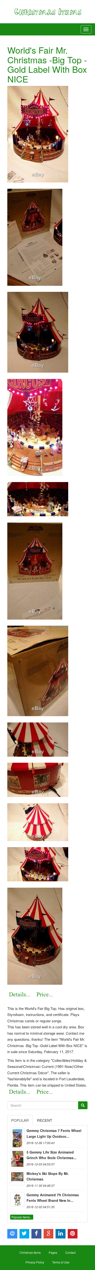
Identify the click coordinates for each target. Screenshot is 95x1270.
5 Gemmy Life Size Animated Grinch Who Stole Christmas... (51, 1155)
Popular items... (21, 1217)
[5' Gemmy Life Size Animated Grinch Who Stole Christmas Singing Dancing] (17, 1156)
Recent (44, 1120)
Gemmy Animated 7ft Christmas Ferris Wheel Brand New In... (53, 1197)
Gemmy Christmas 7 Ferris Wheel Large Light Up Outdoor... (54, 1133)
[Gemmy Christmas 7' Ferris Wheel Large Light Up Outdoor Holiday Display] (17, 1135)
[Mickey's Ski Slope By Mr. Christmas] (17, 1178)
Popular (20, 1120)
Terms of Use (60, 1262)
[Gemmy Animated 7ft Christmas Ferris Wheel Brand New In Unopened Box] (17, 1199)
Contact (70, 1252)
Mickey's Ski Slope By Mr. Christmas (48, 1176)
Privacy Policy (35, 1262)
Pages (53, 1252)
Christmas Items (30, 1252)
